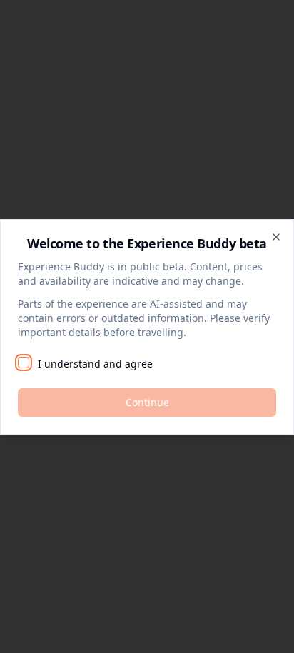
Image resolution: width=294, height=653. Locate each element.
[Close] (276, 237)
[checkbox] (23, 362)
